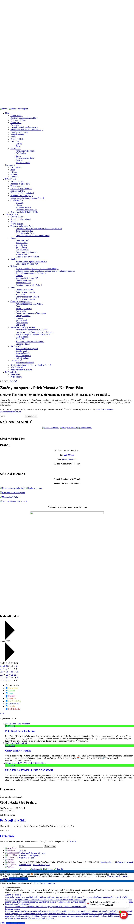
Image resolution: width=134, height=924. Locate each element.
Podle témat (15, 374)
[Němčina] (10, 850)
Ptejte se (19, 160)
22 (15, 674)
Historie (19, 205)
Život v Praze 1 (11, 214)
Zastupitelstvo (16, 167)
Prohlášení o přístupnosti (29, 855)
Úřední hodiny (16, 115)
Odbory (19, 144)
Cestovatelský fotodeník (18, 750)
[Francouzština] (12, 853)
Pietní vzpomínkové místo (21, 370)
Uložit (3, 923)
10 (1, 672)
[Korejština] (10, 864)
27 (1, 666)
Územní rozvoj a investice (21, 188)
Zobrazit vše (13, 685)
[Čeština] (9, 867)
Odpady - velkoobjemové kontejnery (31, 313)
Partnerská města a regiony (21, 195)
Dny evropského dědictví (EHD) (24, 212)
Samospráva (10, 165)
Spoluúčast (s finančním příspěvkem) (31, 273)
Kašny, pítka (21, 311)
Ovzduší (19, 318)
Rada (12, 170)
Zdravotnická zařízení (25, 363)
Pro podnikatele (16, 181)
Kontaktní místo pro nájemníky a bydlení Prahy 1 (30, 365)
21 (12, 674)
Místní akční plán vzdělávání (27, 257)
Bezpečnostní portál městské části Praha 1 (33, 334)
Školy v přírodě (22, 250)
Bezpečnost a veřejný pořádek (22, 327)
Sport (12, 287)
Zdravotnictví (16, 360)
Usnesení (14, 177)
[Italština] (9, 857)
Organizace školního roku (26, 252)
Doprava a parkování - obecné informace (32, 235)
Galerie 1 (19, 275)
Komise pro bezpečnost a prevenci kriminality (35, 332)
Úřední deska (15, 122)
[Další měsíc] (9, 660)
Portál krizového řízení (25, 151)
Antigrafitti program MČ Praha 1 (29, 304)
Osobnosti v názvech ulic (26, 210)
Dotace (19, 306)
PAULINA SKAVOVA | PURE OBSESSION (29, 770)
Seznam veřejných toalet (20, 219)
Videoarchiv (21, 325)
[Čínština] (9, 862)
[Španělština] (11, 855)
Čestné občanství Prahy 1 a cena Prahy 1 (27, 198)
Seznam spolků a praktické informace (31, 261)
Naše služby (15, 148)
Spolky (13, 259)
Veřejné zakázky (17, 134)
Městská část (10, 179)
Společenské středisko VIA (27, 264)
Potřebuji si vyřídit (13, 820)
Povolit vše (23, 878)
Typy (18, 146)
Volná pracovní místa (19, 132)
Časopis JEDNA (17, 217)
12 (7, 672)
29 (7, 666)
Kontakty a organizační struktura (23, 118)
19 (7, 674)
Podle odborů (16, 377)
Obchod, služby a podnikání (22, 193)
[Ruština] (9, 860)
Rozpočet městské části (20, 184)
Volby (12, 137)
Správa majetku (16, 224)
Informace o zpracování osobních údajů (26, 130)
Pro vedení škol (22, 254)
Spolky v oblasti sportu (25, 299)
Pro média (14, 125)
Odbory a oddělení (18, 120)
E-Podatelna (21, 153)
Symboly (19, 203)
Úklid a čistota (22, 323)
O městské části (16, 200)
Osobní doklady (17, 139)
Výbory (13, 172)
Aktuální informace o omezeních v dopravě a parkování (39, 228)
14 (12, 672)
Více (2, 713)
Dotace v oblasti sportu (25, 292)
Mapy (18, 155)
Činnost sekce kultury (25, 280)
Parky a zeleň (21, 320)
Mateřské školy (22, 245)
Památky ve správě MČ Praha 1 (29, 285)
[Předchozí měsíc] (9, 639)
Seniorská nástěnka (24, 353)
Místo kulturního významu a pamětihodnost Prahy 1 (37, 268)
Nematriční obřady (23, 283)
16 (17, 672)
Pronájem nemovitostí (25, 158)
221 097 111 (69, 455)
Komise (13, 174)
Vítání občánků (16, 367)
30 (17, 677)
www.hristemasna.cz (104, 409)
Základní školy (22, 243)
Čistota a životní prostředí (21, 301)
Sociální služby (22, 351)
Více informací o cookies (117, 876)
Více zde (72, 841)
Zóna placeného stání (24, 231)
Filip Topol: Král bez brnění (20, 731)
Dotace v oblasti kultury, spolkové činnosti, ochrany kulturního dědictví (45, 271)
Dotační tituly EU (17, 191)
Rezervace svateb (23, 162)
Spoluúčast (20, 294)
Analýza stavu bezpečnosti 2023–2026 (32, 330)
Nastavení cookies (26, 858)
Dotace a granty (17, 186)
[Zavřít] (126, 902)
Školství (13, 238)
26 (7, 677)
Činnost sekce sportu (24, 290)
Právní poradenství (23, 356)
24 (1, 677)
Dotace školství (22, 240)
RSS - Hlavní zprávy (41, 864)
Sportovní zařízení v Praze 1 (27, 297)
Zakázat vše (14, 878)
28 (4, 666)
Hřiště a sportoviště (24, 308)
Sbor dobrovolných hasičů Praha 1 (30, 341)
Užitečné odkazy (23, 344)
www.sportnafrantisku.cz (10, 412)
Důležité (13, 381)
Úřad (7, 113)
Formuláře (14, 141)
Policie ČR (20, 339)
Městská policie (22, 337)
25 (4, 677)
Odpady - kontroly (23, 315)
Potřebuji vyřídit (12, 372)
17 (1, 674)
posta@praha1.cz (69, 459)
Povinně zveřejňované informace (24, 127)
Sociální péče (15, 346)
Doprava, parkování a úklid (21, 226)
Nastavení (4, 878)
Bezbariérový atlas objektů (27, 348)
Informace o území (23, 207)
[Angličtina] (10, 848)
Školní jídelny (21, 247)
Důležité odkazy (22, 358)
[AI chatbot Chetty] (123, 914)
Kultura (13, 266)
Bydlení (13, 221)
